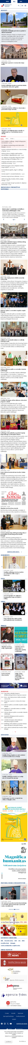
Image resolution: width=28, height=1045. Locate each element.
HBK (2, 940)
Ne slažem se (22, 1041)
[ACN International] (14, 1003)
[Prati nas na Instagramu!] (5, 1024)
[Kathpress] (14, 987)
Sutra (7, 138)
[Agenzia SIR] (14, 979)
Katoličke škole (5, 943)
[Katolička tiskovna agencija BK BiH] (14, 963)
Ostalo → (12, 138)
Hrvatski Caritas (9, 940)
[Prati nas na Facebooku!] (2, 1024)
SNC (19, 940)
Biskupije (12, 943)
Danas (2, 138)
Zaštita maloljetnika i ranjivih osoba (10, 945)
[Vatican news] (14, 954)
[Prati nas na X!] (8, 1024)
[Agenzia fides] (14, 995)
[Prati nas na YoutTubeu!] (11, 1024)
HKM (7, 1)
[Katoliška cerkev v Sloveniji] (14, 971)
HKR (21, 1)
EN (22, 5)
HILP (16, 940)
